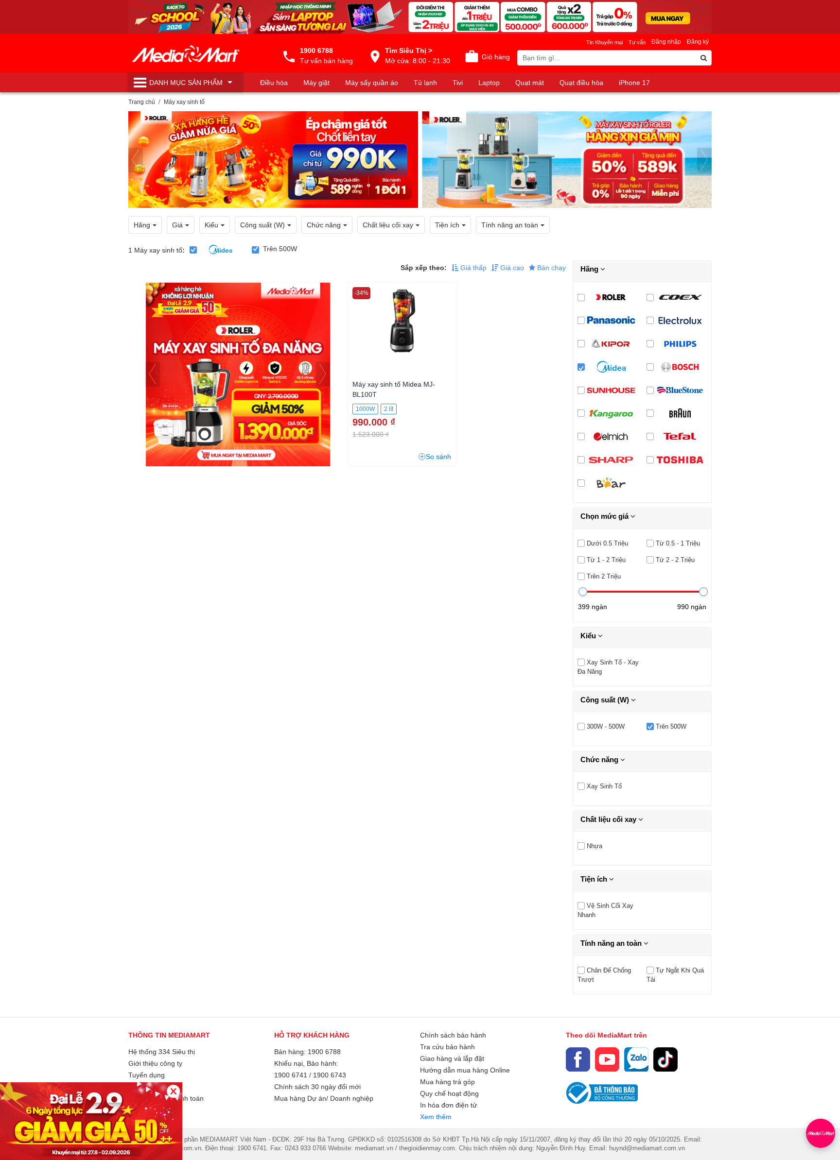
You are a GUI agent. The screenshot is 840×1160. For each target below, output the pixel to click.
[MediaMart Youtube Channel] (607, 1059)
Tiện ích (594, 879)
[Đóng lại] (173, 1091)
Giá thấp (472, 268)
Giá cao (511, 268)
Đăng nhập (666, 41)
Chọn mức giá (605, 516)
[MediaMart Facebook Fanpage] (578, 1059)
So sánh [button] (438, 457)
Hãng (590, 269)
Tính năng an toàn (612, 943)
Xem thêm (436, 1117)
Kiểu (589, 635)
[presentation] (135, 160)
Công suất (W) (605, 700)
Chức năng (600, 759)
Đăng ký (698, 41)
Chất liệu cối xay (609, 819)
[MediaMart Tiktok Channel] (665, 1059)
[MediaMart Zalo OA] (636, 1059)
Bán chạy (550, 268)
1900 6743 (329, 1075)
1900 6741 (290, 1075)
